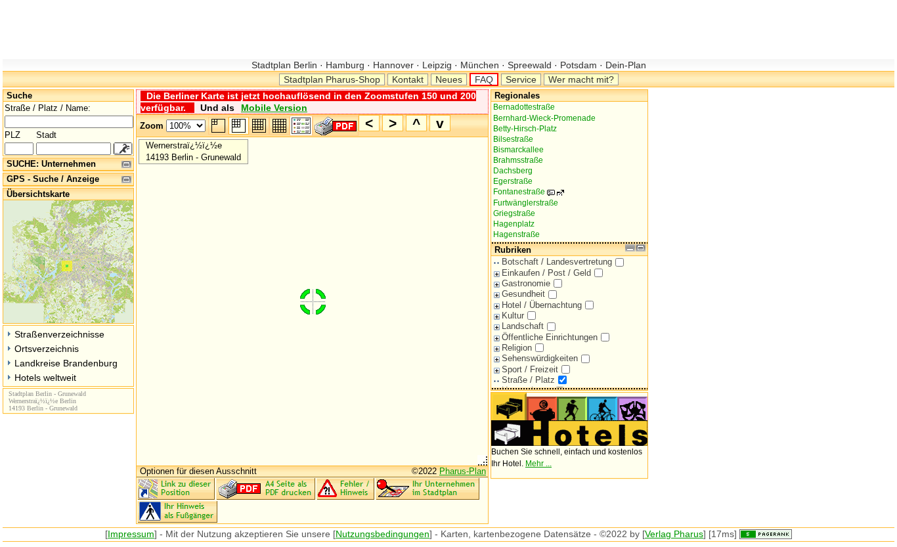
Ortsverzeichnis (46, 348)
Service (521, 79)
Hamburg (345, 65)
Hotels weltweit (45, 377)
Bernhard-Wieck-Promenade (544, 118)
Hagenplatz (514, 224)
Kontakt (408, 79)
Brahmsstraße (518, 160)
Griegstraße (514, 213)
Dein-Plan (624, 65)
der (187, 534)
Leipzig (437, 65)
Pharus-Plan (462, 471)
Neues (448, 79)
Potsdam (579, 65)
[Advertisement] (242, 29)
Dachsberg (513, 171)
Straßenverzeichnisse (59, 334)
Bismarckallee (518, 150)
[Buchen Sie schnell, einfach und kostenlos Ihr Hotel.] (569, 443)
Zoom (152, 126)
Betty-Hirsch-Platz (525, 129)
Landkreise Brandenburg (66, 363)
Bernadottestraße (524, 107)
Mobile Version (274, 107)
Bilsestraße (513, 139)
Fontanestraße (526, 192)
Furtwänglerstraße (525, 203)
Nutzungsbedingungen (382, 534)
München (480, 65)
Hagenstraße (516, 234)
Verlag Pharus (674, 534)
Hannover (393, 65)
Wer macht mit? (581, 79)
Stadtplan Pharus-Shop (332, 79)
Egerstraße (513, 181)
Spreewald (529, 65)
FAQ (484, 79)
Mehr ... (538, 463)
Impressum (131, 534)
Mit (171, 534)
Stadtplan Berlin (286, 65)
